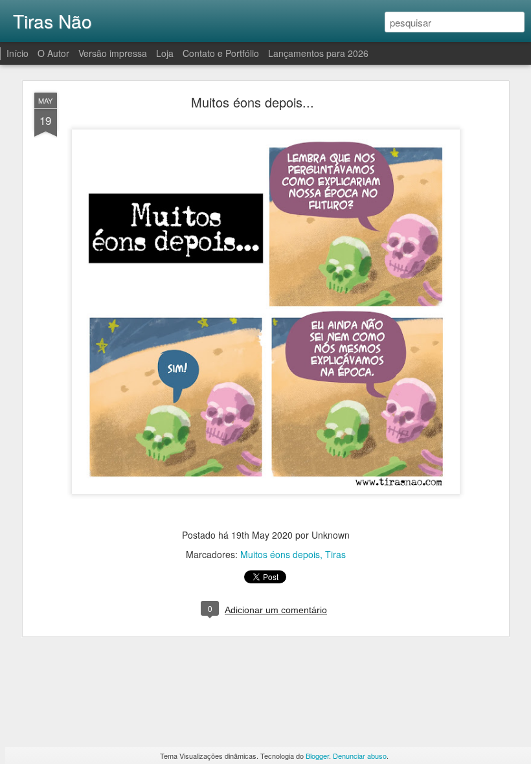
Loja (165, 53)
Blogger (317, 755)
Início (17, 53)
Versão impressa (112, 53)
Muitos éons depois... (252, 102)
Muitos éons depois (280, 554)
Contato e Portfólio (222, 53)
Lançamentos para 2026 (318, 53)
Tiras (335, 554)
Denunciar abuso (360, 755)
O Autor (53, 53)
